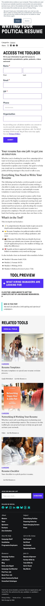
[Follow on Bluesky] (21, 507)
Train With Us (28, 563)
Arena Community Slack (10, 578)
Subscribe (38, 496)
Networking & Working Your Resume (19, 416)
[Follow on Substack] (29, 507)
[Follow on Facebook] (3, 507)
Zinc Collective (7, 531)
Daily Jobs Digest (8, 566)
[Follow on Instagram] (10, 507)
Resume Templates (11, 367)
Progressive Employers (9, 545)
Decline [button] (27, 21)
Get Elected (27, 545)
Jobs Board (6, 560)
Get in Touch (27, 566)
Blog (3, 563)
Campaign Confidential (9, 569)
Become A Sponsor (29, 557)
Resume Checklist (10, 470)
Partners (5, 528)
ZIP (5, 91)
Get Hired (26, 542)
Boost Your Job (7, 575)
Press (25, 528)
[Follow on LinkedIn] (14, 507)
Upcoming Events (29, 548)
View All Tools (10, 329)
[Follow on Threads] (25, 507)
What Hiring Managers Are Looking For (23, 283)
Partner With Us (28, 560)
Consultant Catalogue (9, 581)
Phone (6, 103)
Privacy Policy (14, 134)
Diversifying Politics (30, 518)
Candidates (6, 542)
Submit (10, 140)
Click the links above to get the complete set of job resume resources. (20, 293)
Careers (12, 42)
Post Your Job (6, 572)
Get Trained (27, 539)
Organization (9, 114)
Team (3, 521)
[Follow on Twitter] (6, 507)
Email (6, 80)
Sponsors (5, 525)
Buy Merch (26, 569)
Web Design (5, 600)
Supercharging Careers (31, 525)
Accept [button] (18, 21)
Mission (4, 518)
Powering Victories (29, 521)
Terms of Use (17, 597)
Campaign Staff (7, 539)
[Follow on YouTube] (17, 507)
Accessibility (27, 597)
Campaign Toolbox (8, 557)
